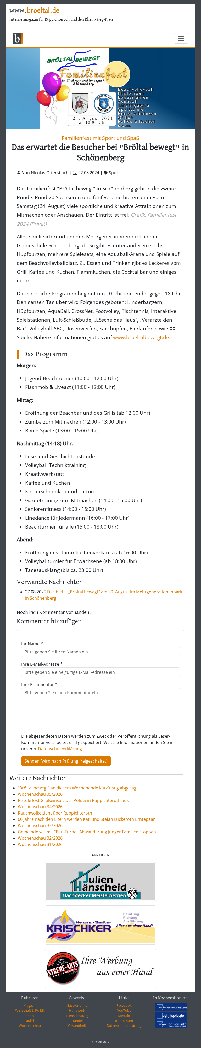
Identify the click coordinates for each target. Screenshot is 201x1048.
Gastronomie (77, 1005)
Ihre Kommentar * (39, 684)
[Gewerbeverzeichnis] (100, 881)
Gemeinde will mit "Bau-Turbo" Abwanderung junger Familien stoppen (87, 832)
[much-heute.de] (171, 1015)
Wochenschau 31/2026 (40, 844)
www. (34, 11)
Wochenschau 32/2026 (40, 838)
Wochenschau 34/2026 (40, 807)
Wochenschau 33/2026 (40, 825)
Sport (30, 1015)
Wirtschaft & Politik (30, 1010)
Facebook (124, 1005)
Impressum (124, 1020)
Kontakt (124, 1015)
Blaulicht (30, 1020)
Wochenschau (30, 1025)
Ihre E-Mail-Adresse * (42, 664)
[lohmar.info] (171, 1024)
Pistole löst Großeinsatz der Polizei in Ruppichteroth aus (73, 800)
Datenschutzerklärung (60, 749)
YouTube (124, 1010)
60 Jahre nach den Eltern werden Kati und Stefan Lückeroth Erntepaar (86, 819)
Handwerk (77, 1010)
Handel (77, 1020)
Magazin (29, 1005)
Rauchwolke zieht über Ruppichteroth (55, 813)
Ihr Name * (32, 644)
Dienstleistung (77, 1015)
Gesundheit (77, 1025)
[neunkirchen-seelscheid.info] (171, 1007)
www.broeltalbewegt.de (141, 337)
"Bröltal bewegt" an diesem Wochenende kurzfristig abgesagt (78, 788)
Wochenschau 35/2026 (40, 794)
